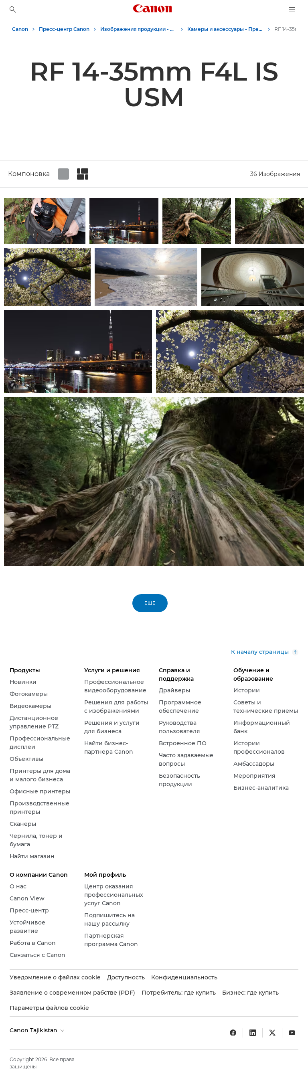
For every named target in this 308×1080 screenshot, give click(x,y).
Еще (150, 603)
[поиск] (12, 9)
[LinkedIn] (252, 1032)
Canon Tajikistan (34, 1030)
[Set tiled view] (63, 174)
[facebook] (233, 1032)
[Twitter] (272, 1032)
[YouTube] (292, 1032)
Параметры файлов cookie (49, 1007)
